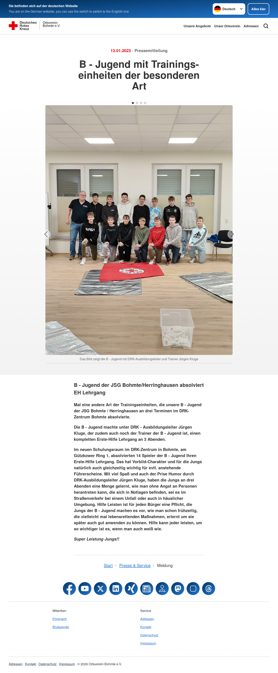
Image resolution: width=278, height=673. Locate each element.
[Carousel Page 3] (141, 103)
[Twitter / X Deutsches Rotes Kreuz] (100, 588)
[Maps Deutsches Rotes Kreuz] (162, 588)
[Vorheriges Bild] (45, 234)
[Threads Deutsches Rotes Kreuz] (208, 588)
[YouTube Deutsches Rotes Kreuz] (84, 588)
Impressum (148, 643)
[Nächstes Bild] (232, 234)
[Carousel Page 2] (137, 103)
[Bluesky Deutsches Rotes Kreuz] (193, 588)
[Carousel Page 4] (145, 103)
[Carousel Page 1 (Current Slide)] (133, 103)
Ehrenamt (60, 618)
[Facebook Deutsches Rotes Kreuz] (69, 588)
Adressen (251, 26)
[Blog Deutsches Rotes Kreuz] (146, 588)
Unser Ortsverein (227, 26)
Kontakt (145, 627)
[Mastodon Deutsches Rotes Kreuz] (177, 588)
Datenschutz (149, 635)
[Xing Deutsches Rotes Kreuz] (131, 588)
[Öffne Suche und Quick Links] (266, 26)
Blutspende (61, 627)
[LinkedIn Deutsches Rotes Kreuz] (115, 588)
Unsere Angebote (197, 26)
